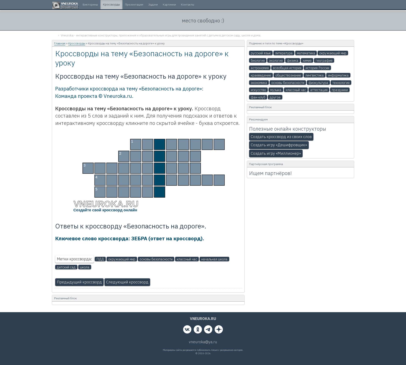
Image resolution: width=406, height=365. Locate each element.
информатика (338, 75)
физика (292, 60)
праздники (340, 90)
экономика (259, 83)
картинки (169, 4)
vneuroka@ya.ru (203, 341)
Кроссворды (76, 43)
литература (284, 53)
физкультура (318, 83)
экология (276, 60)
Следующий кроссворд (127, 282)
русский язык (261, 53)
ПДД (100, 259)
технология (341, 83)
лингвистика (314, 75)
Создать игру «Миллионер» (276, 153)
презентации (134, 4)
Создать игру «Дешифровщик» (279, 144)
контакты (187, 4)
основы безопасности (156, 259)
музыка (275, 90)
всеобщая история (287, 68)
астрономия (260, 68)
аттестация (319, 90)
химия (307, 60)
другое (275, 97)
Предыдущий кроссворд (79, 282)
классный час (187, 259)
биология (258, 60)
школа (84, 267)
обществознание (288, 75)
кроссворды (111, 4)
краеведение (261, 75)
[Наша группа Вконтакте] (187, 330)
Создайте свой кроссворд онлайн (105, 210)
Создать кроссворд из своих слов (281, 136)
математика (306, 53)
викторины (90, 4)
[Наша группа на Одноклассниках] (198, 330)
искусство (258, 90)
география (324, 60)
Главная (59, 43)
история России (317, 68)
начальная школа (214, 259)
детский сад (66, 267)
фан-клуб (258, 97)
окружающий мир (121, 259)
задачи (153, 4)
